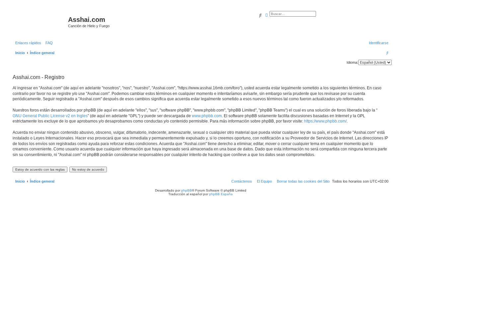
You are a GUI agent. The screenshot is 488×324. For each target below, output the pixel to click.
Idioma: (352, 62)
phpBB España (221, 194)
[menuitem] (48, 43)
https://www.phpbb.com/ (325, 121)
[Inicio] (39, 21)
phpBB (186, 190)
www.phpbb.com (207, 116)
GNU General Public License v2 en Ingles (50, 116)
